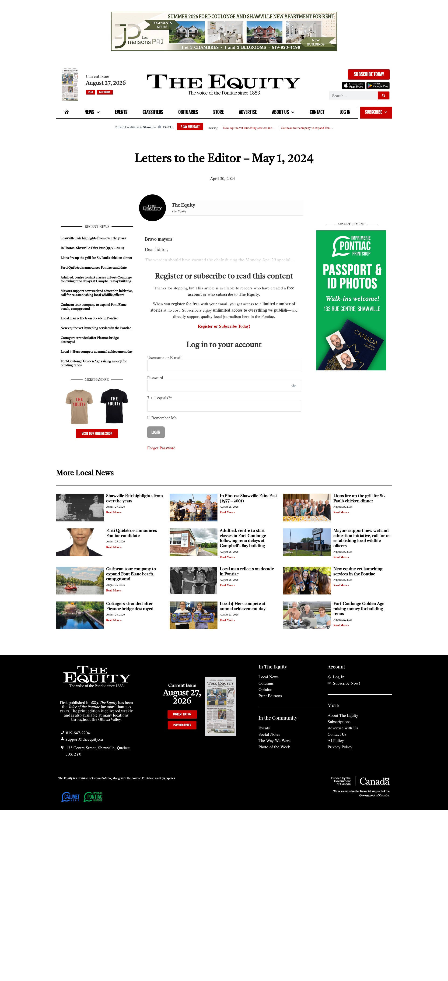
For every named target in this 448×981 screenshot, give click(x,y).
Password (155, 377)
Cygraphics (167, 778)
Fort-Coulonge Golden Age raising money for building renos (358, 609)
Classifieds (153, 112)
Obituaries (188, 112)
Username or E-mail (164, 357)
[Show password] (293, 385)
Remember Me (163, 417)
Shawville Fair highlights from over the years (93, 238)
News (89, 112)
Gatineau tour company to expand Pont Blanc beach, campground (307, 128)
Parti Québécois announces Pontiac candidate (94, 267)
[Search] (383, 95)
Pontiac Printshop (143, 778)
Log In (345, 112)
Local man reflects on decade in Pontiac (89, 318)
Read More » (114, 512)
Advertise (248, 112)
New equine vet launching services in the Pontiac (249, 128)
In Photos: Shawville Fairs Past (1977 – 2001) (92, 248)
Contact (317, 112)
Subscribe (373, 112)
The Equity (183, 205)
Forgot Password (161, 447)
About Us (280, 112)
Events (121, 112)
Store (218, 112)
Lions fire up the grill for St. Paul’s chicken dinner (97, 258)
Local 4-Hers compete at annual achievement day (97, 351)
